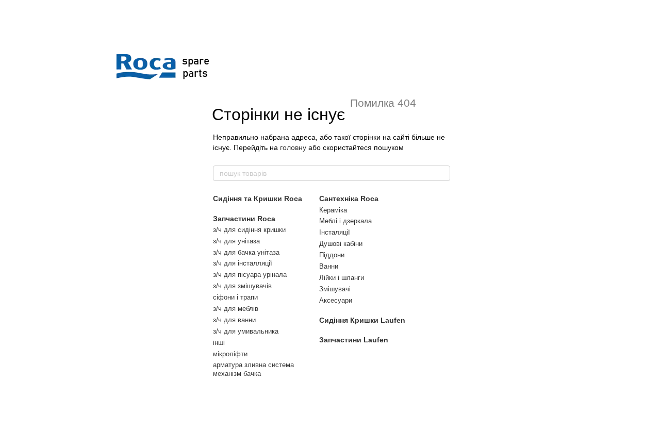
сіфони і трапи (235, 297)
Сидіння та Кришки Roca (257, 198)
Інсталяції (334, 232)
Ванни (328, 266)
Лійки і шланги (341, 278)
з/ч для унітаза (236, 241)
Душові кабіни (340, 243)
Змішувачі (335, 289)
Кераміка (333, 210)
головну (293, 147)
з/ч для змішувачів (242, 286)
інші (219, 342)
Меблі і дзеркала (345, 221)
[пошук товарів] (442, 173)
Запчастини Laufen (353, 340)
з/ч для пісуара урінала (250, 274)
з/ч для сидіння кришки (249, 230)
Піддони (331, 255)
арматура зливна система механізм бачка (253, 369)
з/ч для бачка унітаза (246, 252)
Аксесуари (335, 300)
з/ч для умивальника (245, 331)
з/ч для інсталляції (242, 263)
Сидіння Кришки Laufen (362, 320)
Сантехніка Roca (348, 198)
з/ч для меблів (235, 308)
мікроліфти (230, 354)
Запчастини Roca (244, 218)
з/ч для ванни (234, 320)
